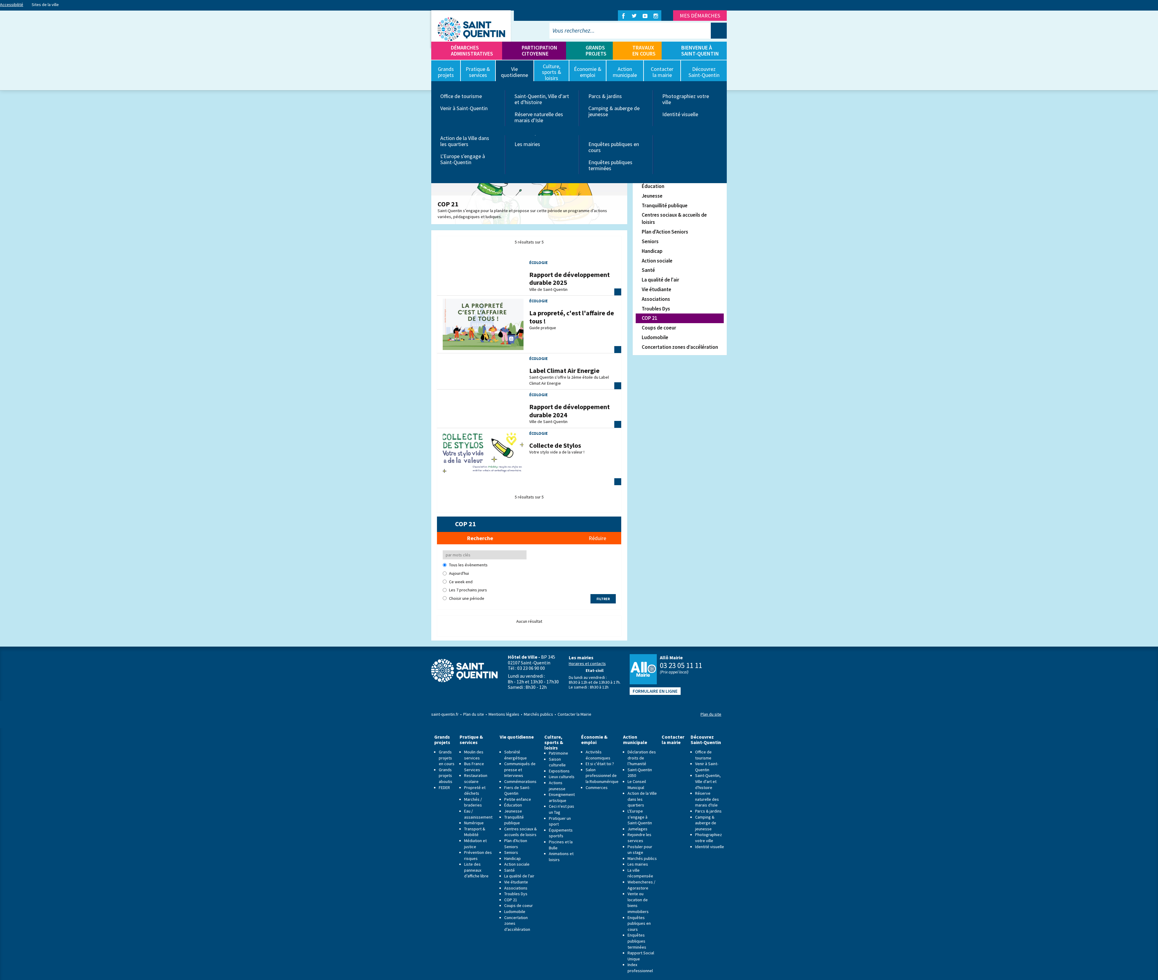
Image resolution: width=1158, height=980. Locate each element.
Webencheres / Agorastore (641, 885)
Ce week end (461, 581)
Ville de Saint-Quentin (548, 289)
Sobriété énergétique (515, 755)
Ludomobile (655, 337)
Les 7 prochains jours (468, 589)
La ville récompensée (640, 873)
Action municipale (635, 739)
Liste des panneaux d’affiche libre (476, 870)
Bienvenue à (700, 50)
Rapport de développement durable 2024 (569, 410)
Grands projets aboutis (445, 775)
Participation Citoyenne (539, 50)
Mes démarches (700, 15)
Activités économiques (598, 755)
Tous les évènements (468, 564)
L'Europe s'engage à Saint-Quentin (462, 159)
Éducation (653, 186)
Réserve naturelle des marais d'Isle (538, 117)
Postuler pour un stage (640, 849)
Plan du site (473, 714)
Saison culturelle (557, 762)
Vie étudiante (656, 289)
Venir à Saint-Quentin (464, 108)
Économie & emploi (594, 739)
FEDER (444, 787)
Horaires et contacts (587, 663)
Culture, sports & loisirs (553, 742)
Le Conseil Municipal (637, 784)
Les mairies (527, 144)
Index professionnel (640, 967)
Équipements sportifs (561, 833)
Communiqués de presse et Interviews (520, 769)
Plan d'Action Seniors (665, 231)
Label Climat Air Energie (564, 370)
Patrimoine (558, 753)
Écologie (538, 262)
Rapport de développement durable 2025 (569, 278)
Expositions (559, 771)
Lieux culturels (561, 776)
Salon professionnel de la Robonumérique (602, 775)
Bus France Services (474, 766)
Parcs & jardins (605, 96)
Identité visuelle (680, 114)
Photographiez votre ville (685, 99)
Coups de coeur (659, 327)
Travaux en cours (644, 50)
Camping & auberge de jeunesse (614, 111)
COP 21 (649, 318)
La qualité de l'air (660, 279)
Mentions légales (504, 714)
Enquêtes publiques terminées (610, 165)
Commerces (597, 787)
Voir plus (617, 291)
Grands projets (596, 50)
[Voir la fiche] (483, 323)
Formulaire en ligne (655, 691)
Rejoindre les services (639, 837)
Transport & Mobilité (474, 832)
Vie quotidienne (517, 737)
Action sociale (657, 260)
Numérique (474, 823)
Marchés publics (538, 714)
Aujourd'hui (459, 573)
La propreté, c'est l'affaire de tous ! (571, 317)
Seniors (650, 241)
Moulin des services (473, 755)
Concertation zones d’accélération (680, 347)
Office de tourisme (461, 96)
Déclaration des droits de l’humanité (642, 757)
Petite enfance (517, 799)
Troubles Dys (656, 308)
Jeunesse (652, 195)
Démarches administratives (472, 50)
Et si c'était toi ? (600, 763)
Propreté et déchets (475, 790)
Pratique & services (471, 739)
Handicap (652, 251)
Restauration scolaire (475, 778)
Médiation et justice (475, 843)
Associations (656, 299)
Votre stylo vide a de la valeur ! (556, 452)
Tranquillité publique (665, 205)
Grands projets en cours (446, 757)
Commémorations (520, 781)
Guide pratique (542, 327)
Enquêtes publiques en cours (613, 147)
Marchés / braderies (473, 802)
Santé (648, 270)
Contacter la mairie (673, 739)
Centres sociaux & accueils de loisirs (674, 218)
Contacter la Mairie (574, 714)
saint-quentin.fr (445, 714)
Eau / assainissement (478, 814)
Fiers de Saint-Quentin (517, 790)
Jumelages (637, 829)
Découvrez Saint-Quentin (706, 739)
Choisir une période (466, 598)
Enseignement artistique (562, 797)
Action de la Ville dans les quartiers (464, 141)
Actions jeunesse (557, 785)
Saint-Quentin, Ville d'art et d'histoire (541, 99)
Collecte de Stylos (555, 445)
